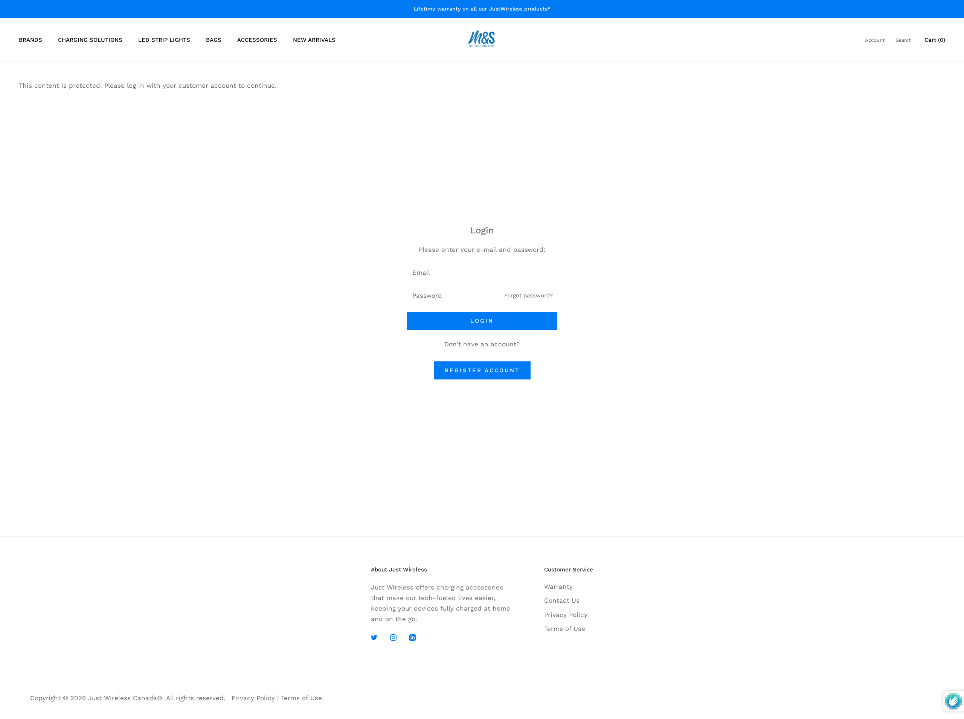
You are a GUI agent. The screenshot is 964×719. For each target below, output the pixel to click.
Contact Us (562, 600)
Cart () (934, 40)
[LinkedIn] (412, 637)
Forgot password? (528, 295)
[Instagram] (393, 637)
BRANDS (30, 40)
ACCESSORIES (257, 40)
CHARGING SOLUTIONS (90, 40)
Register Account (482, 370)
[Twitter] (374, 637)
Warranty (558, 586)
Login (482, 320)
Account (875, 40)
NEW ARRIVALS (314, 40)
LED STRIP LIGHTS (164, 40)
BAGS (213, 40)
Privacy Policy (565, 614)
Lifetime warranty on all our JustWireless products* (482, 9)
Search (903, 40)
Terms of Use (564, 628)
